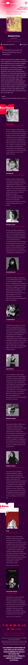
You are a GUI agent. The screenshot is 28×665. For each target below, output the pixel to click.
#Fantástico (10, 98)
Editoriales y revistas (12, 14)
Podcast (15, 633)
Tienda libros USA (8, 633)
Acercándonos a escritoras (14, 39)
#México (15, 98)
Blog (20, 14)
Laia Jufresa (14, 380)
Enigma (9, 639)
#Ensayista (4, 98)
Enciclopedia (16, 12)
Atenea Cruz (8, 565)
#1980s (3, 96)
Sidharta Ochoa (10, 473)
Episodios (9, 12)
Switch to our (22, 8)
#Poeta (24, 98)
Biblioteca (23, 12)
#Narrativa (20, 98)
